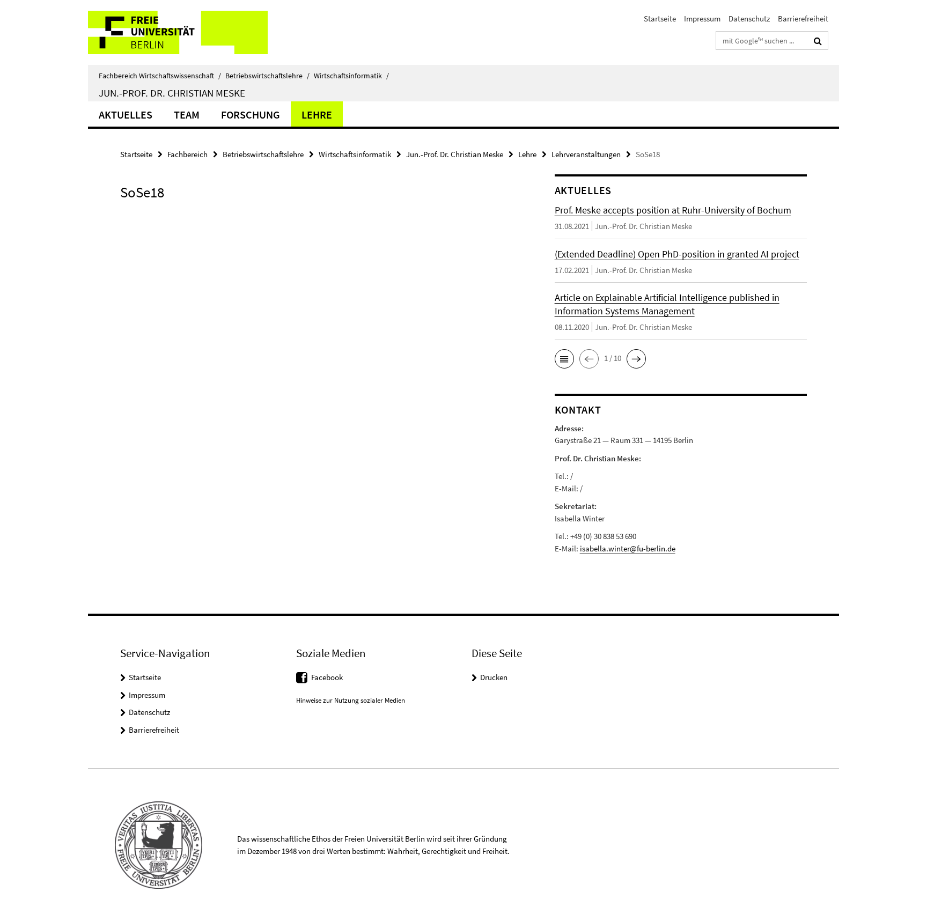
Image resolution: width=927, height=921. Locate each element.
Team (187, 114)
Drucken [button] (493, 677)
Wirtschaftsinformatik (351, 75)
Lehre (316, 114)
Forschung (250, 114)
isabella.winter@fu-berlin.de (627, 548)
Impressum (702, 18)
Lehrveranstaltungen (586, 154)
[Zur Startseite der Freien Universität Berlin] (178, 32)
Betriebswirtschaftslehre (267, 75)
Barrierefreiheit (803, 18)
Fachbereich (187, 154)
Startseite (660, 18)
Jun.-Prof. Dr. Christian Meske (172, 92)
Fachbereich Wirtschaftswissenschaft (160, 75)
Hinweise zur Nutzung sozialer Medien (350, 700)
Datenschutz (749, 18)
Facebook (327, 677)
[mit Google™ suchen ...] (818, 40)
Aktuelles (125, 114)
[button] (564, 359)
